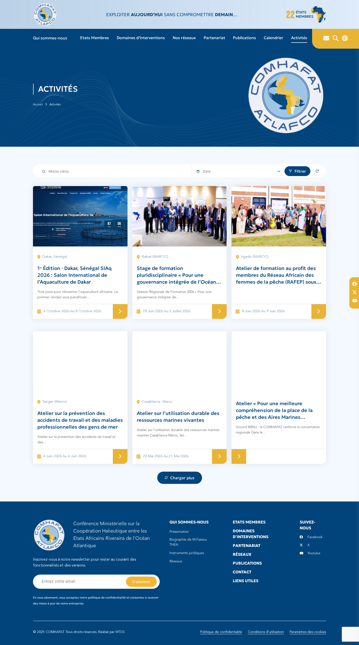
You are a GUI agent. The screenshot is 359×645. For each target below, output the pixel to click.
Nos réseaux (184, 37)
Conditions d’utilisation (266, 632)
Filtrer (300, 171)
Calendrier (273, 37)
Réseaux (175, 561)
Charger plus (182, 477)
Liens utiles (245, 580)
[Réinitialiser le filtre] (317, 171)
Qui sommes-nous (50, 37)
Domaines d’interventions (141, 37)
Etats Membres (94, 37)
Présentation (179, 532)
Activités (299, 37)
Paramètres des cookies (308, 632)
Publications (244, 37)
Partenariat (214, 37)
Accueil (38, 104)
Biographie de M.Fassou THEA (188, 542)
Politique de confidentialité (221, 632)
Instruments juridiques (186, 553)
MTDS (120, 632)
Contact (242, 571)
